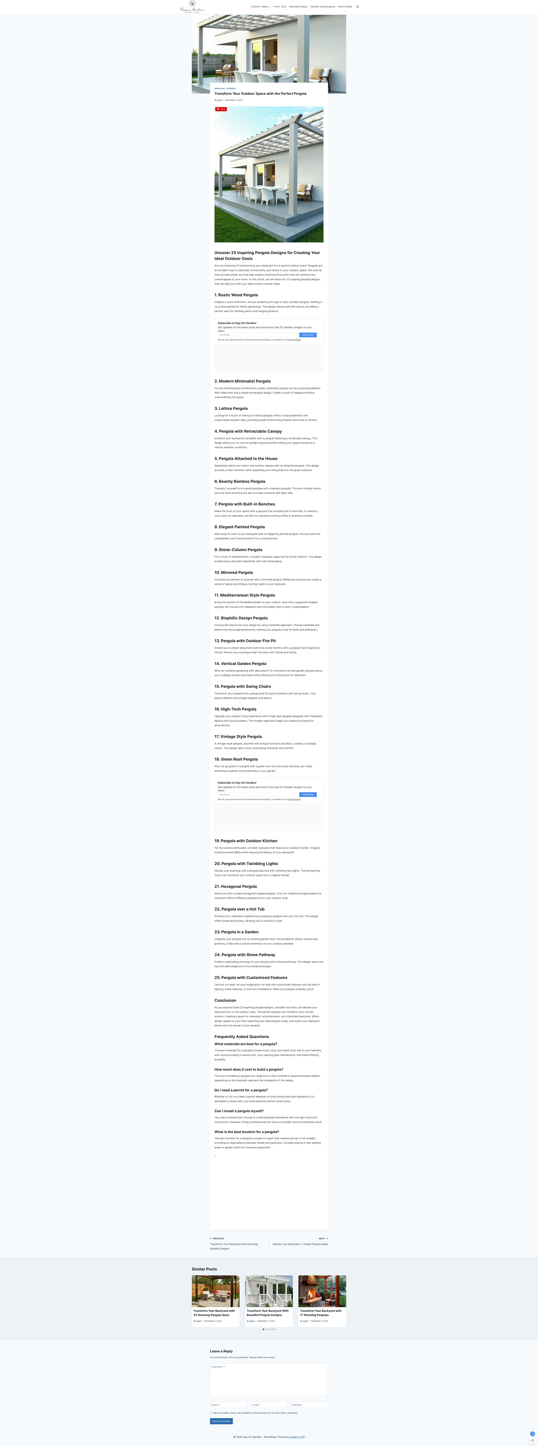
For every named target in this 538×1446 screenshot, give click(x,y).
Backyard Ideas (298, 6)
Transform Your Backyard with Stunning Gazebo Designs (234, 1243)
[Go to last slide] (196, 1301)
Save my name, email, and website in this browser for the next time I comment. (255, 1412)
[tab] (263, 1329)
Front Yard (279, 6)
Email (256, 1404)
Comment (218, 1366)
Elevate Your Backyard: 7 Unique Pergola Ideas (300, 1241)
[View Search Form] (357, 6)
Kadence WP (297, 1437)
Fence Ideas (345, 6)
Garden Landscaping (322, 6)
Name (215, 1404)
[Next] (341, 1301)
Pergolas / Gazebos (225, 88)
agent (220, 100)
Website (297, 1404)
